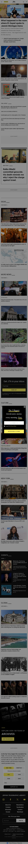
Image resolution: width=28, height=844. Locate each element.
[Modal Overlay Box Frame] (14, 422)
